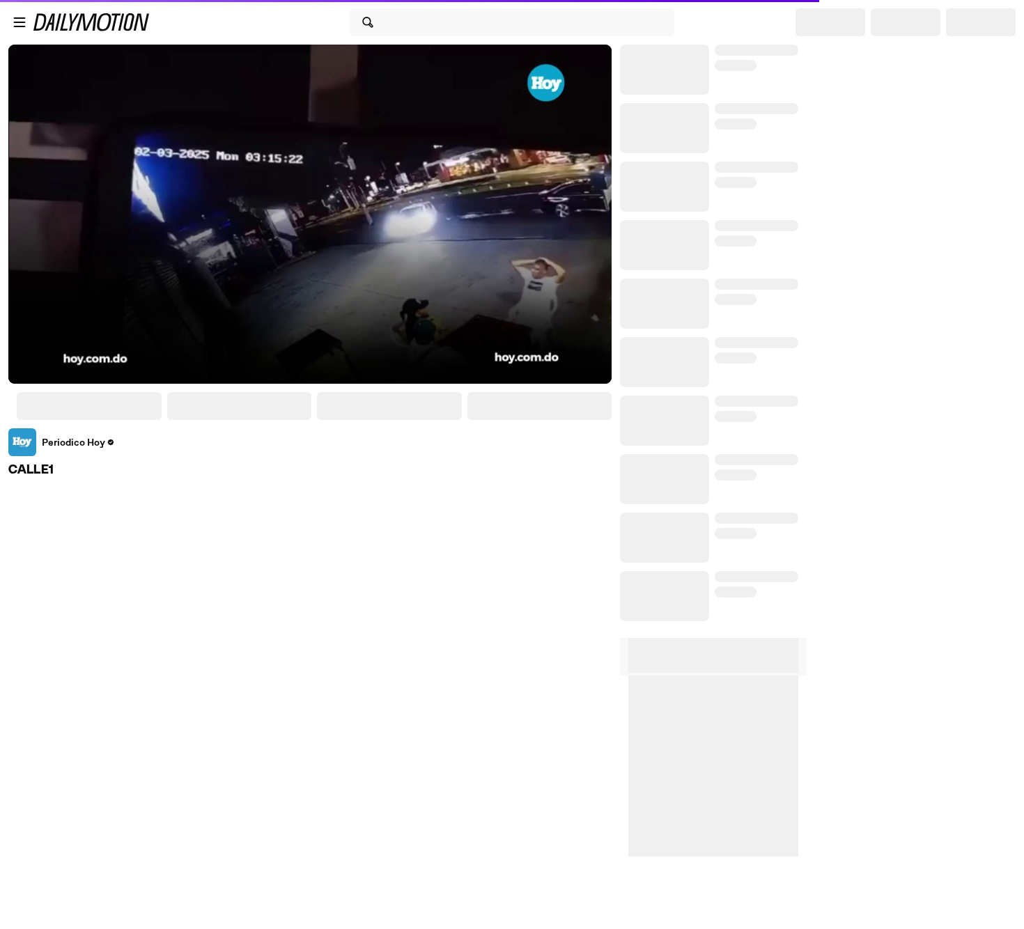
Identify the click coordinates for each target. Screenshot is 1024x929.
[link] (61, 442)
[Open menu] (19, 22)
